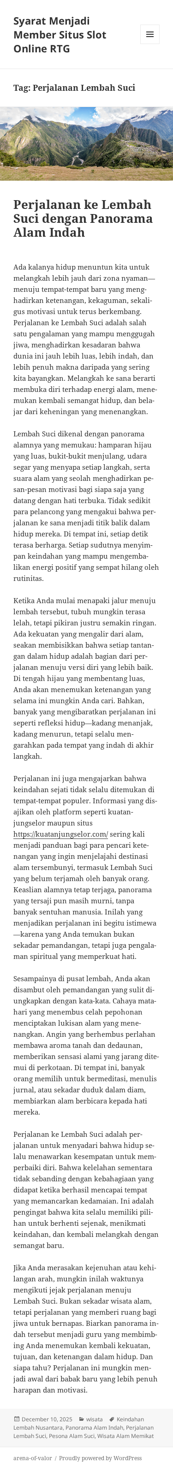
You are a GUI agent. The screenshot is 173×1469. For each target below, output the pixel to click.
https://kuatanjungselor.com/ (60, 834)
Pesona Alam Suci (72, 1436)
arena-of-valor (32, 1458)
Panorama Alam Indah (94, 1427)
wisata (94, 1419)
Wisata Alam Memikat (125, 1436)
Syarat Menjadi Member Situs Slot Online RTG (60, 34)
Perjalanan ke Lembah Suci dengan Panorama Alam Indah (83, 218)
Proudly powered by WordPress (100, 1458)
